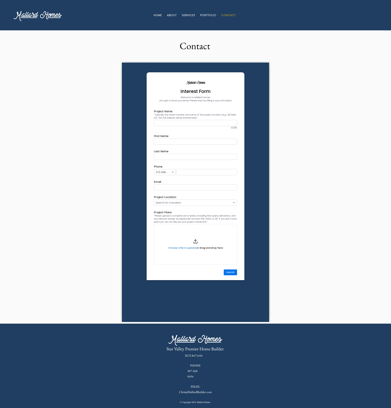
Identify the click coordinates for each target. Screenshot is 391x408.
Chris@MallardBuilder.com (195, 392)
